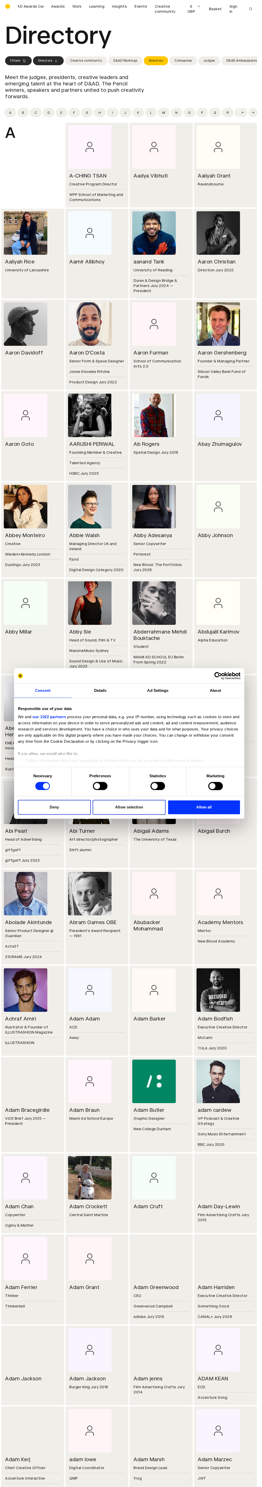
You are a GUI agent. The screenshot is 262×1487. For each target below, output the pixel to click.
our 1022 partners (49, 717)
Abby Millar (18, 632)
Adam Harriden (216, 1287)
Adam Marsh (149, 1459)
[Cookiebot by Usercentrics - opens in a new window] (218, 676)
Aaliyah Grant (214, 176)
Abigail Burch (214, 831)
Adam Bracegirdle (27, 1110)
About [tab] (215, 690)
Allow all (204, 807)
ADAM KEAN (213, 1378)
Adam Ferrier (21, 1287)
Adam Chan (19, 1206)
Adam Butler (149, 1110)
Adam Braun (84, 1110)
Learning (96, 6)
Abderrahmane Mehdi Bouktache (160, 635)
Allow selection (129, 807)
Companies (183, 60)
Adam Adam (84, 1019)
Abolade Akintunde (28, 922)
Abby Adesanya (153, 535)
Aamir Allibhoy (86, 262)
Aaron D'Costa (87, 353)
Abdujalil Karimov (218, 632)
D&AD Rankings (125, 60)
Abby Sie (80, 632)
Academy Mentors (220, 922)
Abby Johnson (215, 535)
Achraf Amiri (20, 1019)
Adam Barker (150, 1019)
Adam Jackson (23, 1378)
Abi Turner (82, 831)
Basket (215, 9)
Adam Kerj (17, 1459)
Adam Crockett (88, 1206)
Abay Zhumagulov (220, 444)
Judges (209, 60)
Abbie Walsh (84, 535)
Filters (15, 60)
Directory (45, 60)
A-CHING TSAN (87, 176)
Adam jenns (148, 1378)
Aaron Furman (151, 353)
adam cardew (215, 1110)
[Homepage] (7, 6)
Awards (58, 6)
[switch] (100, 786)
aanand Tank (149, 262)
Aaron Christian (217, 262)
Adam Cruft (148, 1206)
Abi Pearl (16, 831)
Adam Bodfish (215, 1019)
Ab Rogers (147, 444)
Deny (54, 807)
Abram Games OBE (93, 922)
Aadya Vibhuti (151, 176)
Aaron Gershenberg (222, 353)
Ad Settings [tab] (157, 690)
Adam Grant (84, 1287)
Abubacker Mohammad (148, 925)
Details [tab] (100, 690)
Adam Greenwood (156, 1287)
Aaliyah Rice (20, 262)
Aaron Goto (19, 444)
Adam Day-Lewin (219, 1206)
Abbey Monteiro (25, 535)
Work (76, 6)
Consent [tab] (42, 690)
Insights (119, 6)
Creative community (165, 9)
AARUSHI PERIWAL (92, 444)
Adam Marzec (215, 1459)
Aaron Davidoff (24, 353)
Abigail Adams (151, 831)
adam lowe (82, 1459)
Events (141, 6)
